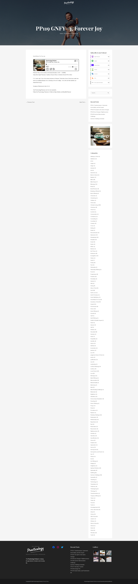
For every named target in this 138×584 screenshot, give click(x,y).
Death (92, 230)
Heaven (92, 325)
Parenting (93, 401)
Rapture (92, 412)
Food (92, 271)
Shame (92, 456)
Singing (92, 463)
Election (92, 248)
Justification (93, 359)
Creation (93, 223)
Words (92, 525)
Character (93, 195)
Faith (92, 260)
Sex (91, 454)
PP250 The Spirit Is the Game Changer (100, 109)
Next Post (83, 102)
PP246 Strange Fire (75, 568)
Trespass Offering (95, 495)
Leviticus (93, 368)
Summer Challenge (95, 475)
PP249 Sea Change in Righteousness (99, 112)
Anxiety (92, 168)
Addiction (93, 158)
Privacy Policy (46, 581)
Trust (92, 502)
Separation (93, 445)
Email (64, 74)
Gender (92, 281)
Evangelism (93, 255)
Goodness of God (95, 302)
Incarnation (93, 348)
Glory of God (94, 288)
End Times (93, 251)
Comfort (93, 212)
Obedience (93, 396)
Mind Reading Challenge (96, 389)
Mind (92, 387)
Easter (92, 244)
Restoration (93, 426)
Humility (92, 341)
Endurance (93, 253)
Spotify (48, 74)
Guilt (92, 315)
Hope (92, 336)
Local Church (94, 371)
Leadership (93, 364)
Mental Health (94, 382)
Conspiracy (93, 216)
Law (92, 362)
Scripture (93, 442)
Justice (92, 357)
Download (50, 72)
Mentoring (93, 385)
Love (92, 373)
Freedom (93, 276)
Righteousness (94, 431)
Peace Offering (94, 403)
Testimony (93, 486)
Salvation (93, 435)
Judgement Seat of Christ (97, 355)
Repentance (93, 422)
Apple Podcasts (42, 74)
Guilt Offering (94, 318)
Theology (93, 491)
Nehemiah (93, 392)
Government (93, 306)
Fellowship (93, 267)
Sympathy (93, 477)
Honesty (93, 334)
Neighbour (93, 394)
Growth (92, 313)
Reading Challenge (95, 415)
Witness (92, 521)
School (92, 440)
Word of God (94, 523)
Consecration (94, 214)
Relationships (94, 419)
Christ (92, 202)
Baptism (93, 177)
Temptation (93, 484)
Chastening (93, 198)
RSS (67, 74)
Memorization (94, 380)
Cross (92, 225)
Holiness (93, 329)
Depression (93, 235)
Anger (92, 165)
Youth (92, 535)
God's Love (93, 292)
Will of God (93, 516)
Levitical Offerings (95, 366)
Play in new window (42, 72)
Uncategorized (94, 507)
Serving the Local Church (96, 452)
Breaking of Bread (95, 191)
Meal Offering (94, 378)
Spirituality (93, 470)
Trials (92, 498)
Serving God (93, 449)
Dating (92, 228)
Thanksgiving (94, 488)
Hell (91, 327)
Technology (93, 482)
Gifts (92, 283)
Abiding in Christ (94, 156)
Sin (91, 458)
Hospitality (93, 338)
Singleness (93, 465)
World (92, 530)
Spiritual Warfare (95, 468)
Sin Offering (93, 461)
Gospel (92, 304)
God (92, 290)
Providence (93, 410)
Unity (92, 512)
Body (92, 186)
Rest (92, 424)
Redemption (93, 417)
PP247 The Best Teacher (76, 566)
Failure (92, 258)
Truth (92, 505)
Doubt (92, 242)
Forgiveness (93, 274)
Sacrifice (93, 433)
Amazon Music (54, 74)
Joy (44, 56)
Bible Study (93, 182)
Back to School (94, 175)
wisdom (92, 518)
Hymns (92, 343)
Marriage (93, 375)
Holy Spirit (93, 332)
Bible (92, 179)
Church (92, 209)
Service (92, 447)
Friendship (93, 278)
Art (91, 170)
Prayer (92, 405)
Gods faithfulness (95, 297)
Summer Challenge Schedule (97, 118)
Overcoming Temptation (96, 398)
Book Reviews (94, 188)
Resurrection (93, 428)
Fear (92, 265)
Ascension (93, 172)
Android (60, 74)
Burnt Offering (94, 193)
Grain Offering (94, 311)
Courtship (93, 221)
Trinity (92, 500)
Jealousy (93, 350)
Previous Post (30, 102)
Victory (92, 514)
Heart (92, 322)
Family (92, 262)
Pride (92, 408)
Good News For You (38, 56)
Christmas (93, 207)
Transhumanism (94, 493)
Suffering (93, 472)
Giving (92, 285)
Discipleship (93, 237)
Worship (93, 532)
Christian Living (94, 205)
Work (92, 528)
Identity (92, 345)
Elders (92, 246)
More (71, 74)
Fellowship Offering (95, 269)
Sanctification (94, 438)
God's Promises (94, 295)
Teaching (93, 479)
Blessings (93, 184)
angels (92, 163)
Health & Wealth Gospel (96, 320)
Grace (92, 308)
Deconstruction (94, 232)
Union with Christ (95, 509)
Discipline (93, 239)
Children (92, 200)
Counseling (93, 218)
